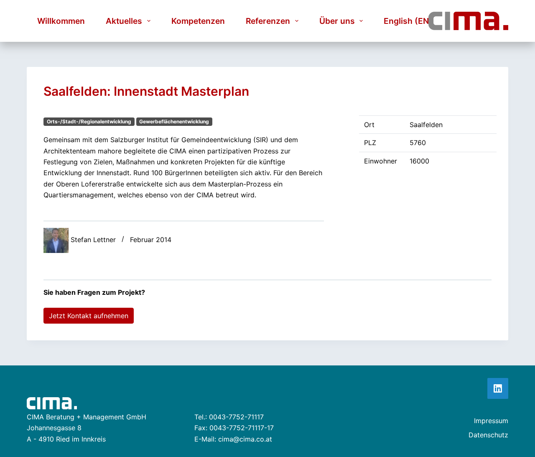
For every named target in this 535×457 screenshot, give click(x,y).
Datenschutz (488, 435)
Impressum (491, 420)
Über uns (337, 21)
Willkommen (61, 21)
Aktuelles (124, 21)
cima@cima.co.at (245, 439)
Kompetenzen (198, 21)
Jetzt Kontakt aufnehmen (88, 315)
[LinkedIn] (497, 388)
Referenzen (268, 21)
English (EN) (408, 21)
